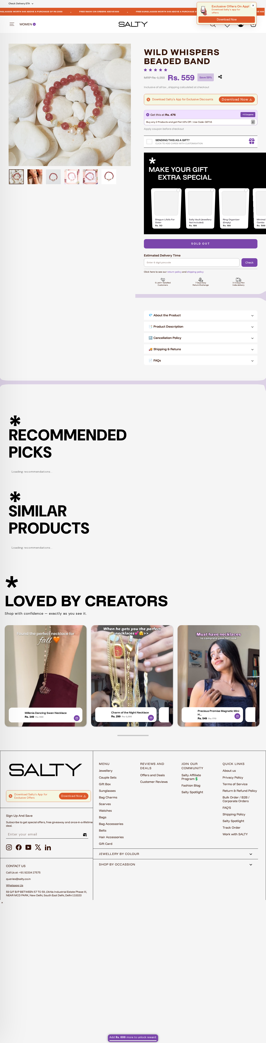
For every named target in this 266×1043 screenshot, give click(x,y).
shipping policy (195, 271)
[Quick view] (77, 718)
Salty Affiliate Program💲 (191, 777)
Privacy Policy (233, 777)
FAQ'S (227, 808)
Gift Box (105, 784)
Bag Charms (108, 797)
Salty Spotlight (192, 792)
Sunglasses (107, 791)
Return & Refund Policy (240, 791)
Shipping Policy (234, 814)
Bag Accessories (111, 824)
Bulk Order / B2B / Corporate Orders (236, 799)
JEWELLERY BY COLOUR (119, 854)
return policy (174, 271)
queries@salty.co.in (18, 879)
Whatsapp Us (14, 885)
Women (26, 24)
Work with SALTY (235, 834)
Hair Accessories (111, 837)
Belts (102, 830)
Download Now (235, 99)
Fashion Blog (190, 785)
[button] (156, 69)
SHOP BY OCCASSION (117, 864)
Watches (105, 810)
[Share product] (220, 76)
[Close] (253, 5)
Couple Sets (107, 777)
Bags (102, 817)
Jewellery (106, 771)
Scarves (105, 804)
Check (249, 262)
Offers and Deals (152, 775)
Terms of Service (235, 784)
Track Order (231, 827)
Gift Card (105, 844)
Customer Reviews (154, 782)
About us (229, 771)
